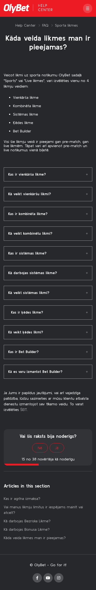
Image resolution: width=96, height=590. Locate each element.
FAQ (45, 25)
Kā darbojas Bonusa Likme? (27, 529)
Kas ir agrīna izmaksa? (22, 498)
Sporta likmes (66, 25)
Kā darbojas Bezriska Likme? (27, 521)
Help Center (25, 25)
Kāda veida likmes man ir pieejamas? (35, 538)
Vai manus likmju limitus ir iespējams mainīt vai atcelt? (43, 510)
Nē (40, 448)
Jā (56, 448)
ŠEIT (23, 409)
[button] (87, 8)
